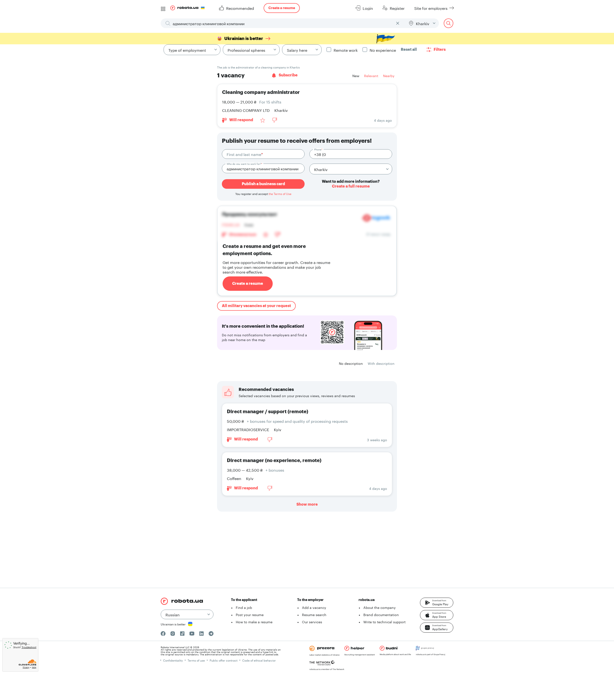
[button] (436, 603)
